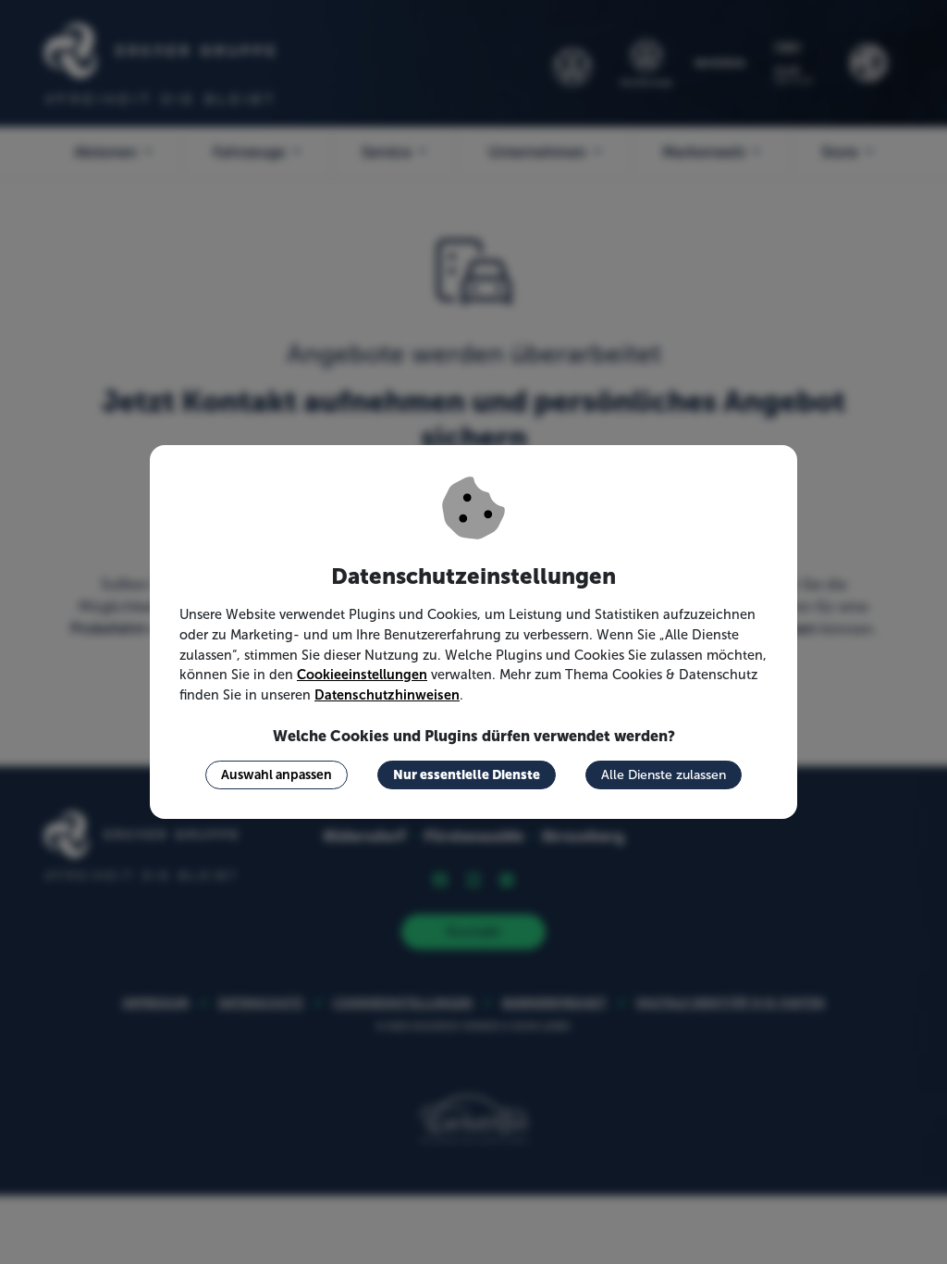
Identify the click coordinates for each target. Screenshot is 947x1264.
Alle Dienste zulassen (663, 775)
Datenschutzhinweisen (387, 695)
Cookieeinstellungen (362, 674)
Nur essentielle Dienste (466, 774)
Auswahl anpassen (276, 774)
